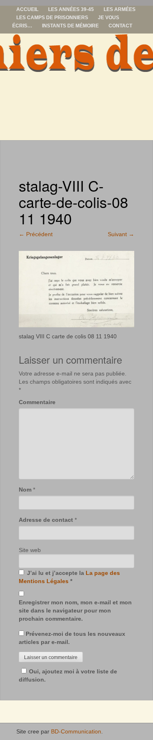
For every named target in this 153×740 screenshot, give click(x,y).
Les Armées (119, 9)
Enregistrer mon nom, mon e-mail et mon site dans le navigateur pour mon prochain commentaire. (75, 610)
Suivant (121, 234)
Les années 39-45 (71, 9)
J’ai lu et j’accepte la (69, 577)
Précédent (36, 234)
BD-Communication (76, 731)
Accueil (27, 9)
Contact (120, 26)
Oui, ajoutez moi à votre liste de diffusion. (68, 675)
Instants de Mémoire (70, 26)
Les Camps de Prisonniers (52, 17)
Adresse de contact (46, 519)
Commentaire (37, 402)
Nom (25, 489)
